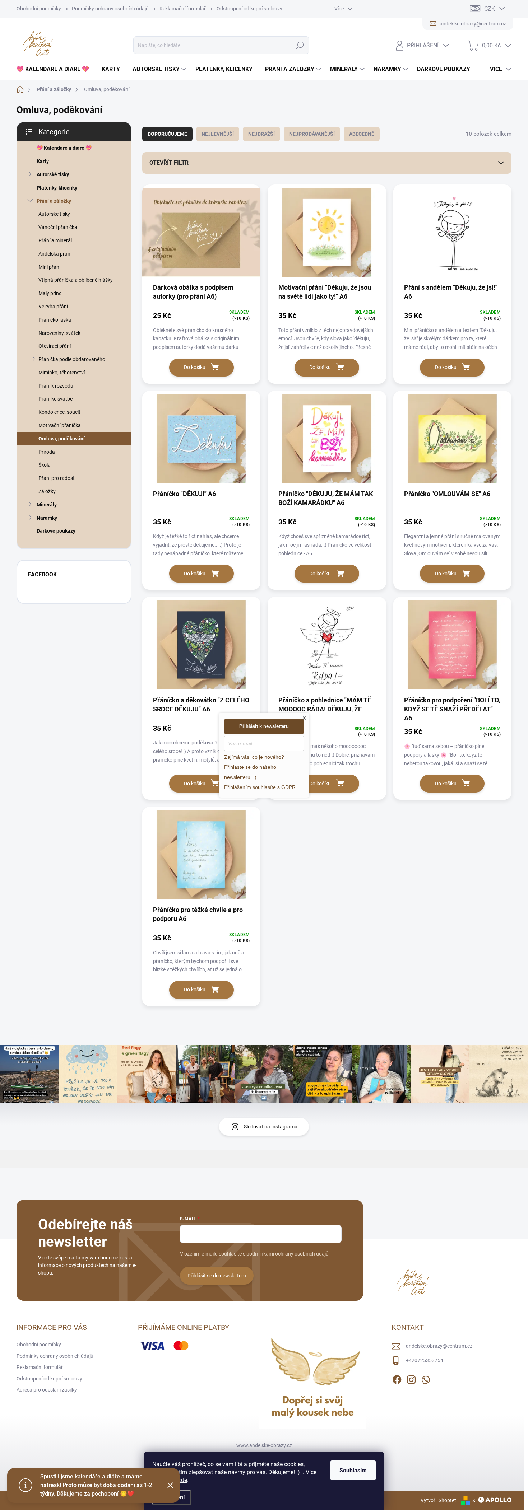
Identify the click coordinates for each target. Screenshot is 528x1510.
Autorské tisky (53, 174)
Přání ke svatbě (55, 399)
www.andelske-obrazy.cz (264, 1445)
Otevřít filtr (169, 162)
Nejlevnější (218, 134)
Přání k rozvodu (55, 386)
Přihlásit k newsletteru (264, 726)
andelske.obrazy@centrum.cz (439, 1346)
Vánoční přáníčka (57, 227)
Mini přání (49, 267)
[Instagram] (411, 1378)
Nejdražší (261, 134)
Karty (43, 161)
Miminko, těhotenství (61, 372)
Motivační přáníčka (59, 425)
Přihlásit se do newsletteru (216, 1275)
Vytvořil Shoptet (438, 1500)
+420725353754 (424, 1360)
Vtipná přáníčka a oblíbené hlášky (75, 280)
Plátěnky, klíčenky (57, 188)
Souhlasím (353, 1470)
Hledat (300, 45)
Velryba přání (53, 306)
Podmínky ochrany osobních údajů (110, 8)
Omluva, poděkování (61, 438)
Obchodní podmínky (39, 8)
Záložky (47, 491)
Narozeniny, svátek (59, 333)
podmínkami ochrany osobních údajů (287, 1254)
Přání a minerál (55, 240)
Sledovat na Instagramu (270, 1127)
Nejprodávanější (312, 134)
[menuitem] (55, 69)
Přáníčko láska (54, 320)
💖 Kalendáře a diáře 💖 (64, 148)
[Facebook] (397, 1378)
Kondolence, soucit (59, 412)
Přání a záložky (54, 201)
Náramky (47, 518)
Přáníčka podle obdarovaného (71, 359)
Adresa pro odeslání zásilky (47, 1390)
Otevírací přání (54, 346)
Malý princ (49, 293)
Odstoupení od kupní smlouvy (249, 8)
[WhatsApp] (425, 1378)
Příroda (46, 452)
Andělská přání (54, 254)
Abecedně (361, 134)
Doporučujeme (167, 134)
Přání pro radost (56, 478)
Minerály (47, 505)
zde (182, 1480)
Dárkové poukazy (56, 531)
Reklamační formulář (182, 8)
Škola (44, 465)
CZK (489, 8)
